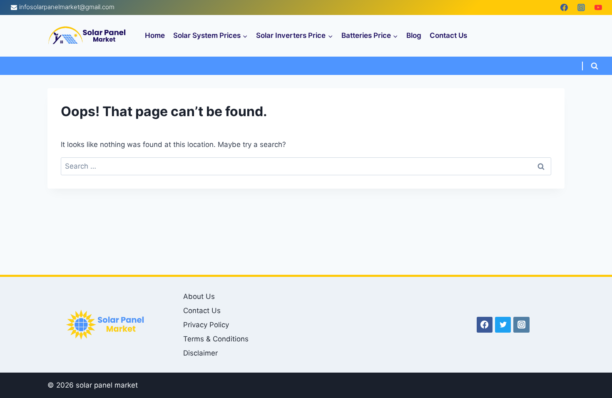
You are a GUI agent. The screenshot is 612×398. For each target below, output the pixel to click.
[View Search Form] (594, 66)
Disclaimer (200, 353)
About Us (199, 296)
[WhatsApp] (547, 7)
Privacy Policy (206, 325)
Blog (413, 35)
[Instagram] (581, 7)
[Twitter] (503, 325)
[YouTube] (598, 7)
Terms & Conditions (216, 339)
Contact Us (448, 35)
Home (155, 35)
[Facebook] (564, 7)
